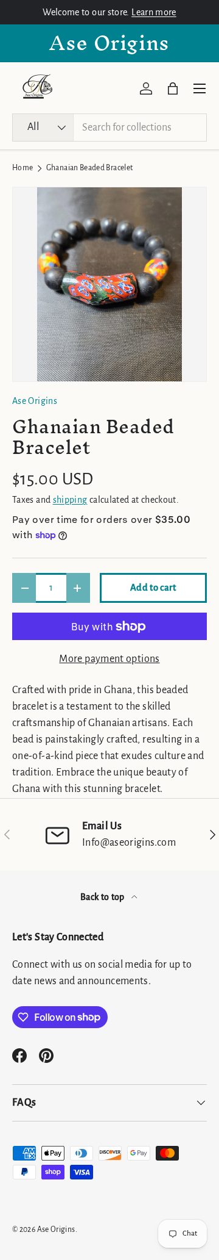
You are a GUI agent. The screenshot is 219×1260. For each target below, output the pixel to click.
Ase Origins (34, 401)
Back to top (103, 897)
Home (22, 168)
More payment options (109, 658)
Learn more (153, 12)
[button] (172, 88)
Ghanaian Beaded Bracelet (89, 168)
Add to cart (153, 587)
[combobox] (109, 127)
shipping (70, 500)
